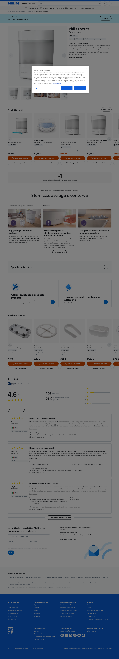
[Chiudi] (86, 68)
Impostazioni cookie (40, 88)
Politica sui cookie (57, 83)
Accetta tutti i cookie (80, 88)
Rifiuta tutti (66, 88)
